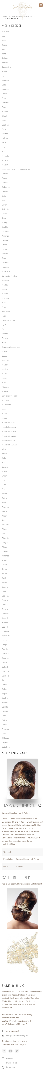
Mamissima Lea (8, 440)
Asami (4, 511)
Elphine (5, 391)
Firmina (5, 334)
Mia (3, 147)
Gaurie (5, 178)
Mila (3, 151)
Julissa (5, 58)
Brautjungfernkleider (11, 347)
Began (5, 694)
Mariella (5, 280)
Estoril (4, 565)
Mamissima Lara (9, 427)
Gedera (5, 191)
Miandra (5, 298)
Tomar (4, 569)
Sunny (4, 223)
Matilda (5, 294)
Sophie (5, 227)
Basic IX (5, 596)
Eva (3, 462)
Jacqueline (6, 67)
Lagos (4, 640)
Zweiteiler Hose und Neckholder (16, 169)
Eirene (4, 494)
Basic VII (5, 605)
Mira (4, 303)
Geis (4, 196)
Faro (4, 342)
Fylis (4, 325)
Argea (4, 520)
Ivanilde (5, 31)
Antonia (5, 209)
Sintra (4, 573)
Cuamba (5, 658)
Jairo (4, 49)
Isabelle (5, 80)
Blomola (5, 676)
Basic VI (5, 587)
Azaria (4, 680)
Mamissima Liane (9, 445)
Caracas (5, 729)
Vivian (4, 205)
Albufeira (6, 636)
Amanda (5, 556)
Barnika (5, 707)
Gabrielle (6, 187)
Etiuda (4, 356)
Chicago (5, 738)
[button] (41, 5)
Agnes (4, 560)
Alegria (5, 542)
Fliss (4, 316)
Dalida (4, 720)
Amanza (5, 236)
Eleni (4, 129)
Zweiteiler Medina (9, 276)
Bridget (5, 249)
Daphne (5, 125)
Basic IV (5, 591)
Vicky (4, 214)
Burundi (5, 671)
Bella (4, 85)
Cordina (5, 653)
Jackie (4, 45)
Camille (5, 240)
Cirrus (4, 733)
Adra (4, 107)
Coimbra (5, 631)
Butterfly (5, 667)
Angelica (5, 507)
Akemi (4, 516)
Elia (3, 489)
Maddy (5, 365)
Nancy (5, 120)
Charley (5, 262)
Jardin (4, 454)
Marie (4, 414)
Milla (4, 382)
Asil (3, 534)
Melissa (5, 369)
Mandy (5, 111)
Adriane (5, 103)
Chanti (4, 116)
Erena (4, 471)
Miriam (5, 160)
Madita (5, 285)
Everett (5, 351)
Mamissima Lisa (8, 422)
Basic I (4, 502)
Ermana (5, 94)
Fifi (3, 329)
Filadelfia (6, 311)
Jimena (5, 63)
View (4, 449)
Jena (4, 54)
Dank (4, 716)
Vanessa (5, 231)
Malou (4, 374)
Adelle (5, 551)
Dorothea (6, 649)
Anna (4, 258)
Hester (5, 134)
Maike (4, 378)
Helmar (5, 138)
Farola (4, 582)
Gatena (5, 174)
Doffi (4, 578)
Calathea (6, 747)
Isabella (5, 89)
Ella (3, 480)
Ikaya (4, 40)
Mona (4, 418)
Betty (4, 685)
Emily (4, 476)
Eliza (4, 485)
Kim (3, 200)
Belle (4, 458)
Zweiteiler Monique (10, 396)
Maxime (5, 360)
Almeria (5, 538)
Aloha (4, 529)
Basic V (5, 609)
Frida (4, 307)
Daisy (4, 725)
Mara (4, 409)
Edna (4, 98)
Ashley (5, 254)
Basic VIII (6, 600)
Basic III (5, 627)
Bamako (5, 711)
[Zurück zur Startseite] (22, 11)
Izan (3, 36)
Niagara (5, 387)
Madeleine (6, 405)
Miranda (5, 156)
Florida (5, 622)
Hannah (5, 267)
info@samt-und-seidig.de (17, 1035)
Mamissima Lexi (9, 431)
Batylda (5, 702)
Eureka (5, 467)
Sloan (4, 71)
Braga (4, 645)
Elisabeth (6, 271)
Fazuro (5, 338)
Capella (5, 742)
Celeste (5, 614)
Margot (5, 165)
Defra (4, 498)
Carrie (4, 245)
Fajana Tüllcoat (8, 320)
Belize (4, 689)
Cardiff (4, 662)
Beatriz (5, 698)
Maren (4, 289)
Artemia (5, 525)
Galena (5, 182)
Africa (4, 547)
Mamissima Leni (9, 436)
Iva (3, 76)
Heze (4, 143)
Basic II (5, 618)
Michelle (5, 400)
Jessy (4, 218)
